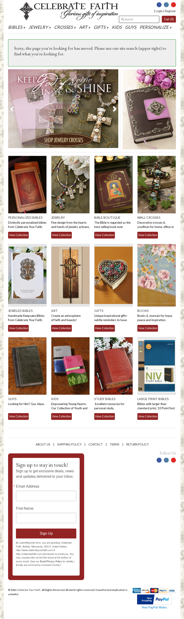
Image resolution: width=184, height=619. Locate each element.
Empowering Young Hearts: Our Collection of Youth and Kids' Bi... (69, 408)
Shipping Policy (69, 444)
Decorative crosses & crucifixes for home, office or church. (155, 227)
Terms (114, 444)
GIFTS (99, 27)
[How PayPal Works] (154, 603)
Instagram (166, 4)
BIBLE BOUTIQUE (107, 217)
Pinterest (173, 4)
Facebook (159, 4)
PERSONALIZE (154, 27)
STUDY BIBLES (105, 399)
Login (159, 11)
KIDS (117, 27)
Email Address (27, 486)
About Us (43, 444)
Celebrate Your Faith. (28, 589)
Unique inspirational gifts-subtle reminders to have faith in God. (111, 320)
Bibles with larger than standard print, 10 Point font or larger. (156, 408)
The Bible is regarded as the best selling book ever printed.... (112, 227)
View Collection (18, 235)
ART (83, 27)
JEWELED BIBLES (20, 311)
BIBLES (15, 27)
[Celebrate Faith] (68, 19)
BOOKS (143, 311)
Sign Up (46, 533)
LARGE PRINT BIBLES (153, 399)
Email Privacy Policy (51, 561)
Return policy (137, 444)
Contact (95, 444)
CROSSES (63, 27)
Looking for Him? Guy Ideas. (26, 404)
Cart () (169, 19)
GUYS (130, 27)
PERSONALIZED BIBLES (25, 217)
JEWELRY (38, 27)
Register (170, 11)
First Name (24, 508)
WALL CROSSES (148, 217)
